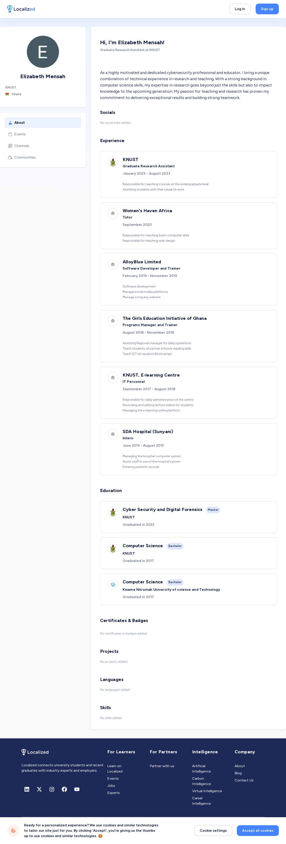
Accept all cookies (257, 830)
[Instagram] (51, 789)
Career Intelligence (201, 801)
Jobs (111, 785)
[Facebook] (64, 789)
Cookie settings (213, 830)
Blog (238, 773)
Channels (21, 146)
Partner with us (162, 766)
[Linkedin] (26, 789)
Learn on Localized (114, 768)
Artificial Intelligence (201, 768)
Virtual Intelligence (207, 791)
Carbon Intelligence (201, 781)
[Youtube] (77, 789)
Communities (25, 157)
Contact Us (244, 780)
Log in (240, 9)
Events (20, 134)
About (19, 122)
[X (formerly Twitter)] (39, 789)
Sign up (267, 9)
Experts (113, 793)
